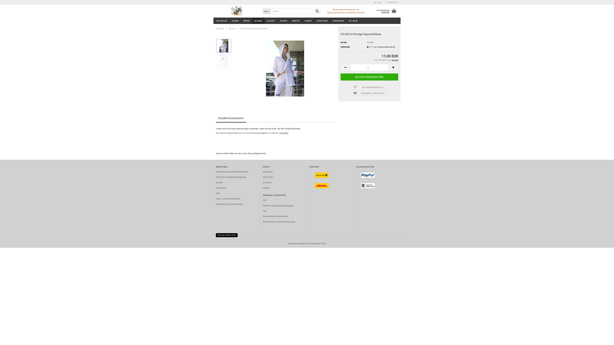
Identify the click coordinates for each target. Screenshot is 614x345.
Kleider (271, 21)
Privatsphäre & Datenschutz (275, 216)
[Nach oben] (605, 340)
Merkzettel (393, 2)
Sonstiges (322, 21)
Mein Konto (268, 177)
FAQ (264, 200)
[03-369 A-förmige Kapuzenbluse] (285, 68)
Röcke (246, 21)
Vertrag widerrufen (226, 235)
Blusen (258, 21)
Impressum (221, 188)
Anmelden (283, 133)
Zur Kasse (267, 182)
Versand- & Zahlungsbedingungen (231, 177)
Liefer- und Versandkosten (228, 199)
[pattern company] (237, 11)
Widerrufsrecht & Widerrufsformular (232, 172)
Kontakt (219, 182)
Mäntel (296, 21)
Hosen (235, 21)
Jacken (283, 21)
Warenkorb (268, 172)
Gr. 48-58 (353, 21)
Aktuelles (221, 21)
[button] (345, 67)
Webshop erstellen (296, 243)
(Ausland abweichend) (386, 47)
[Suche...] (317, 11)
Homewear (338, 21)
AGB (218, 193)
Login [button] (379, 2)
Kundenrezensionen (231, 118)
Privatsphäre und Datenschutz (229, 204)
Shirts (308, 21)
